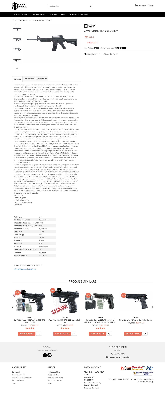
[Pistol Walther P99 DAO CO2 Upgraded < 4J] (64, 301)
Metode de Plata (54, 372)
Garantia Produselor (55, 378)
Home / (15, 20)
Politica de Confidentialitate (22, 378)
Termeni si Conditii (18, 375)
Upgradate (74, 14)
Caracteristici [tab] (29, 79)
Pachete (84, 14)
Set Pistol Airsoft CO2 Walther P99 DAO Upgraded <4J (29, 321)
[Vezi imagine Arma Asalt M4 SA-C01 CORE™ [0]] (17, 29)
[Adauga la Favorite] (38, 334)
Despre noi (16, 372)
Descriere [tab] (17, 79)
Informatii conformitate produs (25, 269)
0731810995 (119, 354)
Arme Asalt (54, 14)
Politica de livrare (18, 380)
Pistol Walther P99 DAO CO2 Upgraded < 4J (65, 321)
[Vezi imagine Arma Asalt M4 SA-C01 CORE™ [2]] (17, 49)
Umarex (29, 318)
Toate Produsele (20, 14)
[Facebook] (45, 355)
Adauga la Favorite (93, 54)
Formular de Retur (54, 380)
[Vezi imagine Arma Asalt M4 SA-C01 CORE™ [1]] (17, 39)
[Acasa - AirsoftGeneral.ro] (24, 6)
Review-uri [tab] (41, 79)
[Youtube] (49, 355)
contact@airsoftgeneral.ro (119, 357)
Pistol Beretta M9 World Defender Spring (135, 320)
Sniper (64, 14)
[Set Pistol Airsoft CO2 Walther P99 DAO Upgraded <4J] (29, 301)
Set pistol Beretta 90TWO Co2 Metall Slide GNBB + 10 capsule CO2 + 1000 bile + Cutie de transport (100, 321)
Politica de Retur (54, 375)
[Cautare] (90, 6)
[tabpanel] (52, 43)
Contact (15, 383)
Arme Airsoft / (24, 20)
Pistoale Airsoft (39, 14)
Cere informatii (111, 54)
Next (17, 68)
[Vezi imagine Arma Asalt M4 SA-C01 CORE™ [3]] (17, 60)
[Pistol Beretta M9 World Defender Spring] (135, 301)
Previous (17, 24)
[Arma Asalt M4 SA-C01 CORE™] (52, 43)
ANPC (50, 383)
